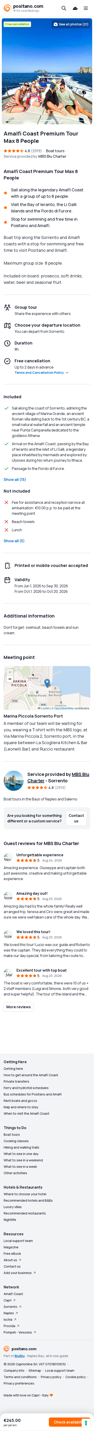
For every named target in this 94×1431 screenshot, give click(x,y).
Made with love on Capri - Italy (26, 1395)
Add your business (18, 1273)
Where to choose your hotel (25, 1194)
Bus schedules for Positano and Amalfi (33, 1094)
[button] (47, 683)
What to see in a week (20, 1166)
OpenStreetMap (64, 708)
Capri (7, 1300)
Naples (9, 1313)
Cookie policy (75, 1377)
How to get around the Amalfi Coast (31, 1075)
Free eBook (12, 1253)
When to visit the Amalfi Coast (26, 1113)
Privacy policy (51, 1377)
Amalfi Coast (13, 1294)
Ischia (8, 1319)
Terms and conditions (20, 1377)
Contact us (12, 1266)
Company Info (14, 1370)
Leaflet (45, 708)
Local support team (18, 1241)
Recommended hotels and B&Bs (28, 1200)
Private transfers (16, 1081)
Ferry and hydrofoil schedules (26, 1088)
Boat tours (12, 1134)
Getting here (13, 1068)
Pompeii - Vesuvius (18, 1332)
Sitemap (35, 1370)
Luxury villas (13, 1207)
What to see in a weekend (23, 1160)
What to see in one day (21, 1154)
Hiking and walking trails (21, 1147)
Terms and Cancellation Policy (39, 372)
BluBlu (20, 1356)
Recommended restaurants (25, 1213)
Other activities (15, 1173)
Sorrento (10, 1306)
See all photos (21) (74, 24)
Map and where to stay (21, 1107)
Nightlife (10, 1219)
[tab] (13, 120)
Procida (9, 1326)
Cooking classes (16, 1141)
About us (10, 1260)
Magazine (11, 1247)
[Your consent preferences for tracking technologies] (86, 1423)
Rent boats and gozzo (20, 1100)
